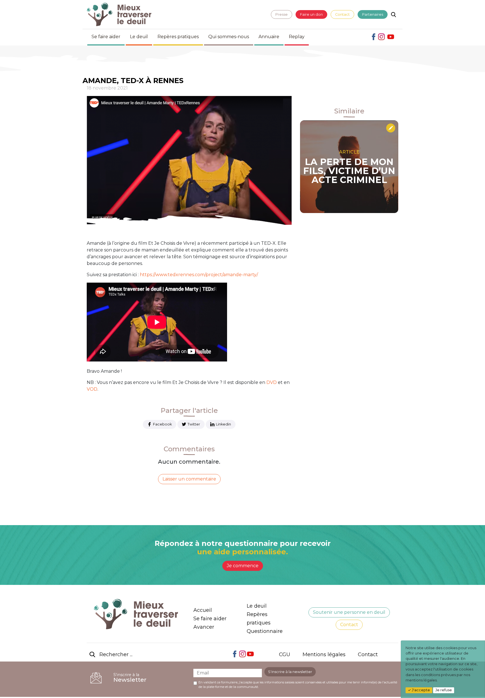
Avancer (203, 627)
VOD (92, 389)
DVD (271, 382)
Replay (297, 36)
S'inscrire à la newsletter (290, 672)
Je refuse (443, 690)
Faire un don (311, 14)
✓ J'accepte (419, 690)
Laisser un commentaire (189, 479)
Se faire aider (105, 36)
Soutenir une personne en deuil (349, 612)
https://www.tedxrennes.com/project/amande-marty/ (199, 274)
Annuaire (268, 36)
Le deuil (139, 36)
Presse (281, 14)
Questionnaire (265, 631)
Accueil (202, 610)
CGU (284, 654)
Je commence (242, 565)
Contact (342, 14)
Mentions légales (324, 654)
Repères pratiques (178, 36)
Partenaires (372, 14)
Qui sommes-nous (228, 36)
